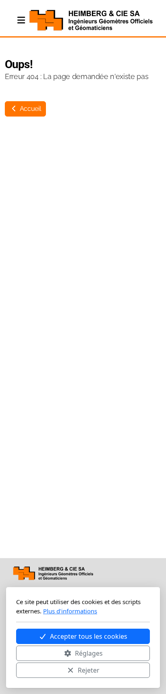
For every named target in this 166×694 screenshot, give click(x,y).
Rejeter (89, 670)
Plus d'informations (70, 611)
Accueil (29, 109)
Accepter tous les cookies (88, 636)
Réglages (89, 653)
